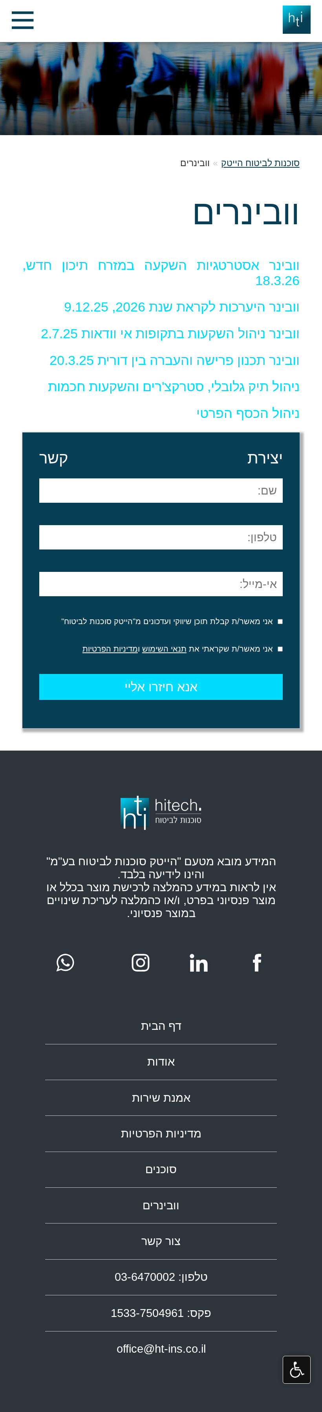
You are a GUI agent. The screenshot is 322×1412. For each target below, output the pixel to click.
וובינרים (161, 1205)
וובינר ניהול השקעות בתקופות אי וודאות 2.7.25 (170, 333)
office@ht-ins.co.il (161, 1348)
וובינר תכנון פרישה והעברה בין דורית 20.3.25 (174, 360)
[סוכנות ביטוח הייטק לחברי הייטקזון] (22, 21)
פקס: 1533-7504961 (161, 1313)
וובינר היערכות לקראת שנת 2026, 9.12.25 (182, 306)
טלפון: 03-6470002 (161, 1277)
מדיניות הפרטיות (110, 649)
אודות (161, 1061)
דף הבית (161, 1026)
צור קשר (161, 1241)
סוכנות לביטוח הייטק (260, 163)
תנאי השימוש (164, 649)
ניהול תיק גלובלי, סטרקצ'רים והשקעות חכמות (174, 386)
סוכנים (161, 1169)
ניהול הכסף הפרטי (248, 413)
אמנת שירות (161, 1098)
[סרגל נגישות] (297, 1370)
